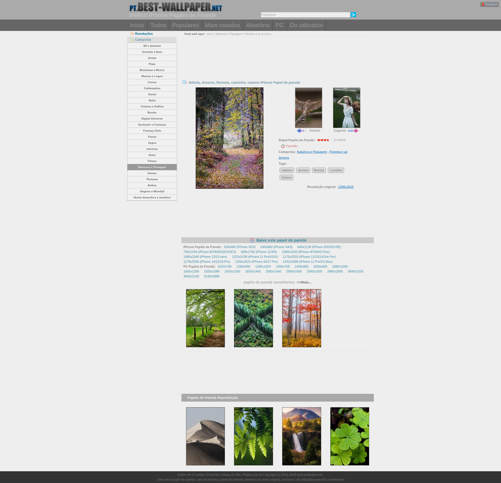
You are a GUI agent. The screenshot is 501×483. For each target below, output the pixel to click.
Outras (152, 173)
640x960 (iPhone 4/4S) (276, 247)
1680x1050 (340, 266)
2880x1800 (335, 271)
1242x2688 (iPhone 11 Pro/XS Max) (307, 261)
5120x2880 (212, 276)
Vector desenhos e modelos (152, 197)
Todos (158, 25)
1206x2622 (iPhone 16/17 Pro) (256, 261)
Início (137, 25)
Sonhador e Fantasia (152, 124)
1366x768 (283, 266)
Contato (199, 474)
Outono (286, 177)
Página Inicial (252, 474)
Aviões (152, 185)
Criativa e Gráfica (152, 106)
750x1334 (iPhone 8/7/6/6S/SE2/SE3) (209, 252)
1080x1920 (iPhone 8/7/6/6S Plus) (306, 252)
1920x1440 (253, 271)
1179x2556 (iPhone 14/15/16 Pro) (206, 261)
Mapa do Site (231, 474)
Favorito (291, 146)
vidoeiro (287, 170)
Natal (152, 100)
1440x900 (301, 266)
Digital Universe (152, 118)
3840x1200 (355, 271)
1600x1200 (191, 271)
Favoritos (213, 474)
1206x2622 (346, 187)
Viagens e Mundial (152, 191)
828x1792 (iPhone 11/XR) (259, 252)
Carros (152, 82)
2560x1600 (294, 271)
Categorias (143, 39)
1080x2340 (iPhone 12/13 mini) (205, 256)
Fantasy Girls (152, 130)
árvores (303, 170)
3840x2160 (191, 276)
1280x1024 (263, 266)
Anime (152, 57)
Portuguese (491, 4)
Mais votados (222, 25)
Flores (152, 136)
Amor (152, 155)
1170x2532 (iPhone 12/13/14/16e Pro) (309, 256)
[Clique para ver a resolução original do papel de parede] (229, 138)
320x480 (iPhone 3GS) (240, 247)
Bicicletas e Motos (152, 70)
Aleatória (257, 25)
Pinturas (152, 179)
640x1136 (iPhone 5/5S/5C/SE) (319, 247)
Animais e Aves (152, 51)
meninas (152, 148)
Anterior (314, 130)
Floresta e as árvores (258, 33)
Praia (152, 64)
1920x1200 (232, 271)
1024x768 (225, 266)
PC (280, 25)
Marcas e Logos (152, 76)
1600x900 (320, 266)
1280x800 (243, 266)
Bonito (152, 112)
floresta (319, 170)
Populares (185, 25)
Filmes (152, 161)
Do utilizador (306, 25)
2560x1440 (273, 271)
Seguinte (339, 130)
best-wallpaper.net (310, 474)
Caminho (336, 170)
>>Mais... (304, 282)
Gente (152, 94)
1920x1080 (212, 271)
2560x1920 (314, 271)
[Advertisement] (277, 66)
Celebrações (152, 88)
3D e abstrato (152, 45)
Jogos (152, 142)
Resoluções (144, 33)
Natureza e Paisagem (152, 167)
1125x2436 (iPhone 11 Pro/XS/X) (255, 256)
